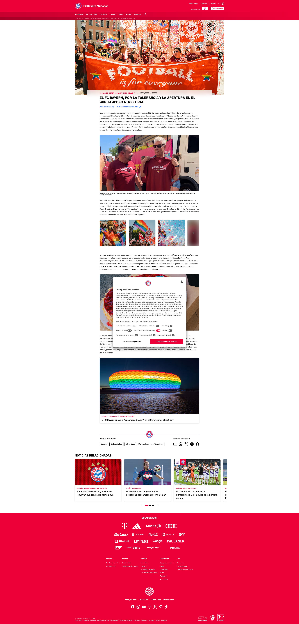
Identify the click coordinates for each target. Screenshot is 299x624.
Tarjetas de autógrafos (185, 569)
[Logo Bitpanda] (138, 534)
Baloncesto (143, 600)
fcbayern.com (131, 600)
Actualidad (79, 14)
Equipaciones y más (167, 563)
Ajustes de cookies (161, 620)
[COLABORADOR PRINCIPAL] (205, 8)
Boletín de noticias (112, 563)
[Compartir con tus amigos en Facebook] (197, 444)
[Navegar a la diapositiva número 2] (150, 505)
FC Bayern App (182, 566)
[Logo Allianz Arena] (202, 618)
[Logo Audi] (171, 526)
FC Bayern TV (91, 14)
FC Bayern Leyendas (148, 569)
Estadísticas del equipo (130, 566)
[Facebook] (133, 607)
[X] (155, 607)
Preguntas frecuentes (140, 620)
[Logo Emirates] (141, 541)
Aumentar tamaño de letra (127, 107)
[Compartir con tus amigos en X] (186, 444)
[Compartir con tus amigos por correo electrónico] (175, 444)
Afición (128, 14)
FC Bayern (78, 18)
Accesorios (164, 579)
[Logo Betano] (121, 534)
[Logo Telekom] (125, 526)
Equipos (113, 14)
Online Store (164, 558)
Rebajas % (163, 576)
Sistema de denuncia (126, 620)
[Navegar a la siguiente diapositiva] (158, 505)
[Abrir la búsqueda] (145, 14)
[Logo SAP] (119, 547)
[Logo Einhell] (122, 541)
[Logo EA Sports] (182, 534)
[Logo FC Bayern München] (149, 591)
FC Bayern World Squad (149, 572)
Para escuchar (105, 107)
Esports (143, 566)
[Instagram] (138, 607)
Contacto (204, 3)
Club (121, 14)
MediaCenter (168, 600)
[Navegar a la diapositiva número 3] (153, 505)
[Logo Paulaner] (175, 541)
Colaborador (149, 518)
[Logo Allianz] (153, 526)
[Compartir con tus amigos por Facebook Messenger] (192, 444)
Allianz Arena (193, 3)
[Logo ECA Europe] (212, 618)
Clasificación (126, 563)
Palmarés (180, 563)
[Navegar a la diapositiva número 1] (146, 505)
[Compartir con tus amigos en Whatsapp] (181, 444)
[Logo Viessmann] (153, 548)
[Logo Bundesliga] (220, 617)
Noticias (86, 18)
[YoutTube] (144, 607)
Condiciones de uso (103, 620)
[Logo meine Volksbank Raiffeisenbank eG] (174, 547)
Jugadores (164, 569)
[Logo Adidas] (136, 526)
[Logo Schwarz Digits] (133, 547)
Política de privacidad (89, 620)
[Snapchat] (149, 607)
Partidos (103, 14)
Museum (137, 14)
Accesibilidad (114, 620)
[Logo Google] (157, 541)
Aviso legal (78, 620)
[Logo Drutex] (168, 534)
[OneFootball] (161, 607)
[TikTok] (166, 607)
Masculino (144, 563)
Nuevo (162, 572)
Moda (162, 566)
